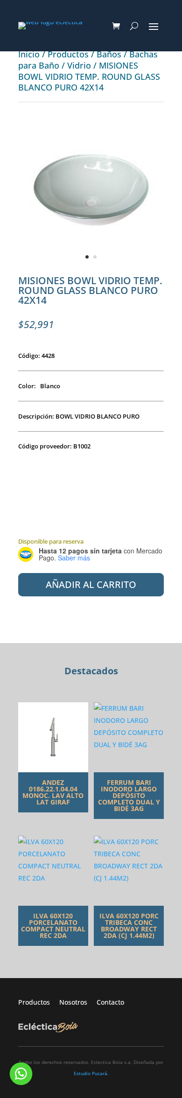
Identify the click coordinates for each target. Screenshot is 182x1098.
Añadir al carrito (91, 584)
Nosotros (78, 1002)
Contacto (110, 1002)
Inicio (29, 54)
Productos (68, 54)
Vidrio (79, 65)
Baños (109, 54)
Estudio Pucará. (91, 1073)
